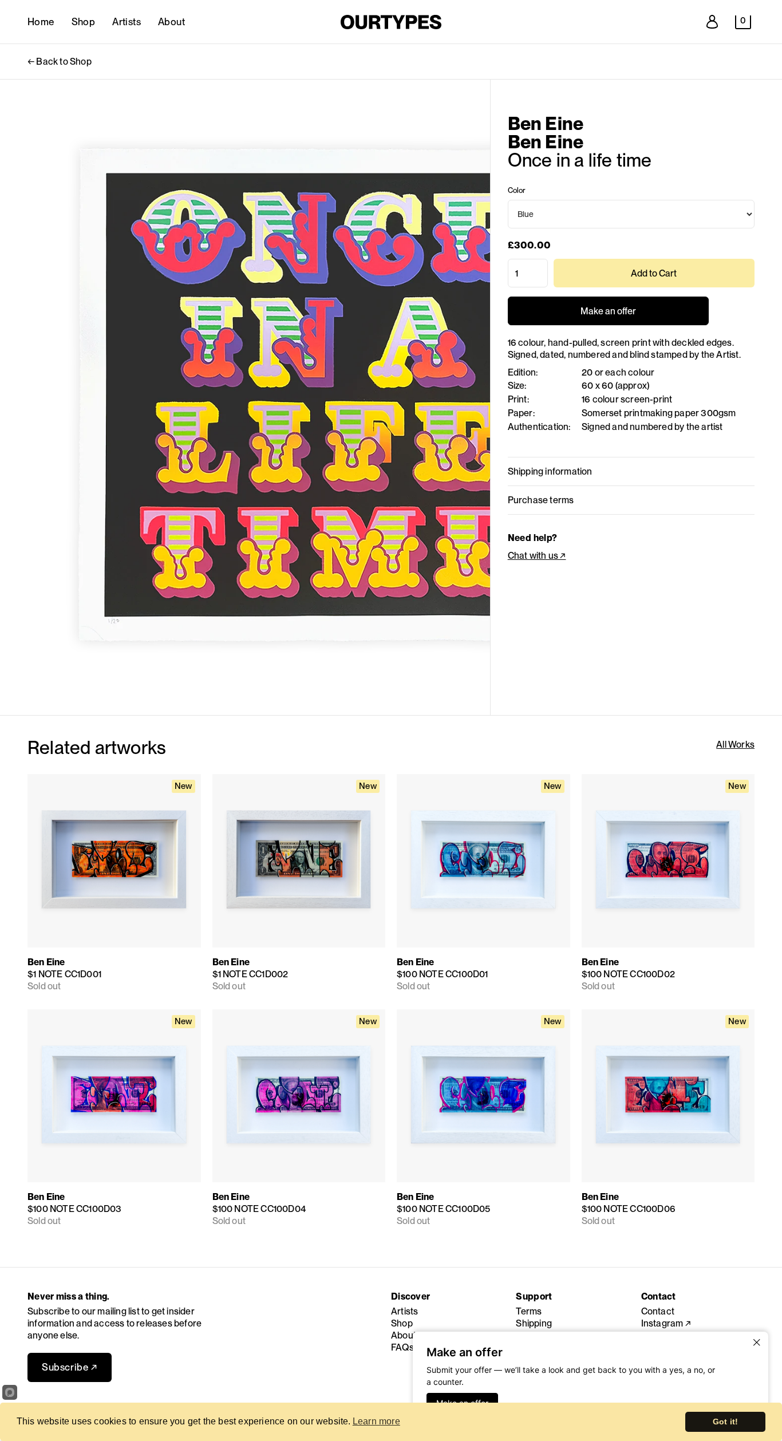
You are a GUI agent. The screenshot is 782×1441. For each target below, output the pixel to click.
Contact (657, 1311)
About (171, 21)
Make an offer (608, 315)
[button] (743, 22)
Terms (529, 1311)
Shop (84, 21)
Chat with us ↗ (537, 555)
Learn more (376, 1421)
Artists (126, 21)
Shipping (534, 1323)
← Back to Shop (59, 61)
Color (517, 190)
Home (40, 21)
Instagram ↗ (666, 1323)
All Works (735, 744)
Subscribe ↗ (69, 1367)
